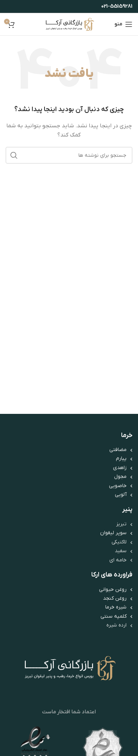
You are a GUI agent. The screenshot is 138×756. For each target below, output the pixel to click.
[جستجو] (14, 155)
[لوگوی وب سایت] (69, 24)
